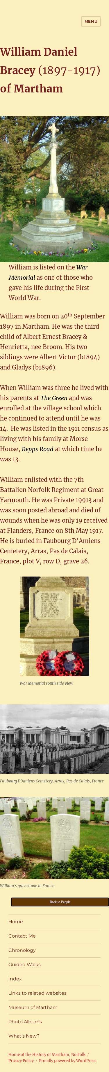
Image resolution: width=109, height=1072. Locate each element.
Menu (91, 21)
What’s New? (24, 1036)
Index (15, 979)
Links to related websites (37, 993)
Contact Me (22, 936)
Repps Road (37, 449)
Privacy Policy (21, 1060)
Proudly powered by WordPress (68, 1060)
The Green (54, 398)
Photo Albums (25, 1021)
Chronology (22, 950)
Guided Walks (24, 964)
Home (15, 921)
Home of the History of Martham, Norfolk (46, 1054)
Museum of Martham (33, 1007)
